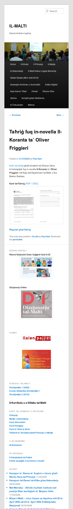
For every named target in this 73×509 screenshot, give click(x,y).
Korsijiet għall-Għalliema (33, 98)
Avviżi (35, 236)
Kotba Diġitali (51, 84)
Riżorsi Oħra (48, 91)
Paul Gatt (37, 158)
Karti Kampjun (16, 425)
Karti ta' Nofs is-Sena (19, 429)
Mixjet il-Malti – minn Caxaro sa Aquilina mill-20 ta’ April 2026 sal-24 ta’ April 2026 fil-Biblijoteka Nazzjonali (36, 502)
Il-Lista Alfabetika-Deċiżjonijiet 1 (24, 390)
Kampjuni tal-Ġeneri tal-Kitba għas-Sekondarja (33, 480)
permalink (17, 239)
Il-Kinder (25, 64)
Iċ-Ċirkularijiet (16, 104)
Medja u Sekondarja (18, 418)
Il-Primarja (38, 64)
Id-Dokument (15, 445)
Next (60, 114)
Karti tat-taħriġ (16, 165)
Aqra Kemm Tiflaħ (18, 91)
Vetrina (13, 98)
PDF (28, 183)
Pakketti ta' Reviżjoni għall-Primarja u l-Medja (31, 432)
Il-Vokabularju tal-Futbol (20, 457)
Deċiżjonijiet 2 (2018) (19, 394)
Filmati (35, 91)
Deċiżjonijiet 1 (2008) (19, 387)
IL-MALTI (18, 26)
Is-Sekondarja (16, 70)
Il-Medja (51, 64)
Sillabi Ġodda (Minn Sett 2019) (24, 77)
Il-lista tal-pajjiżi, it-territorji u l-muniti (26, 460)
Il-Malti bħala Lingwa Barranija (42, 70)
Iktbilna (31, 104)
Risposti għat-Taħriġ (20, 229)
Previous (15, 114)
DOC (35, 183)
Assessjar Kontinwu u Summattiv (25, 84)
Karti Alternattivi (17, 422)
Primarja (13, 415)
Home (13, 64)
